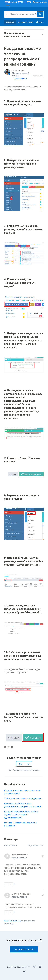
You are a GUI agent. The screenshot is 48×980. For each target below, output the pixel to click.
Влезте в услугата (12, 921)
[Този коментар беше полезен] (6, 884)
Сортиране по (35, 845)
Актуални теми (25, 22)
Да (20, 764)
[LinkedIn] (12, 747)
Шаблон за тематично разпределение (22, 798)
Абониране (37, 75)
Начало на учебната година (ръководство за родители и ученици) (22, 805)
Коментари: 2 (21, 79)
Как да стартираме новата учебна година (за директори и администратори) (21, 814)
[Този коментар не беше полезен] (11, 884)
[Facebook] (5, 747)
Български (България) (17, 967)
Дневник (10, 22)
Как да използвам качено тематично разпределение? (22, 792)
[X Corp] (9, 747)
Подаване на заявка (24, 949)
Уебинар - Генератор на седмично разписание (20, 824)
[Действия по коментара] (43, 855)
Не (28, 764)
